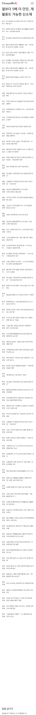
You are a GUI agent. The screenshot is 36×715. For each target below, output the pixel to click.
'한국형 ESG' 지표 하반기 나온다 (16, 375)
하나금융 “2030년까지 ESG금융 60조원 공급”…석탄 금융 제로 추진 (19, 278)
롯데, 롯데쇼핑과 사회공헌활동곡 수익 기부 (19, 471)
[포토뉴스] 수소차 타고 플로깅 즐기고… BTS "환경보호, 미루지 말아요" (20, 85)
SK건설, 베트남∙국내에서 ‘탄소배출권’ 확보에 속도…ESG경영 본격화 (20, 30)
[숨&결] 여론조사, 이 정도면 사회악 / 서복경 (20, 295)
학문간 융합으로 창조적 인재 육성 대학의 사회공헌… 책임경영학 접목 (19, 158)
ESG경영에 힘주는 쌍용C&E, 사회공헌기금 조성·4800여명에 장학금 (19, 399)
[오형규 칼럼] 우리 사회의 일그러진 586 (18, 487)
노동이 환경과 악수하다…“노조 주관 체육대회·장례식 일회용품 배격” (20, 262)
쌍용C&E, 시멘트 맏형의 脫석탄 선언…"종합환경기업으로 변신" (19, 575)
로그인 (17, 713)
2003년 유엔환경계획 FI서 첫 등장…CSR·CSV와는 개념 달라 (17, 190)
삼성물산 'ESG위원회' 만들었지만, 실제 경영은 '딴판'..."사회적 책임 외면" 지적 (19, 61)
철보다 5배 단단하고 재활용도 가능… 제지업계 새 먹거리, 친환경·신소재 (19, 46)
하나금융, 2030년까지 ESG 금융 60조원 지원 (20, 38)
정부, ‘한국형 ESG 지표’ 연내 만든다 (17, 166)
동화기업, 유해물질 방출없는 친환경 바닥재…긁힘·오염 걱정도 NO (19, 479)
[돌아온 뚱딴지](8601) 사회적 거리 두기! (18, 77)
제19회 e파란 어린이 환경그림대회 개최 (18, 126)
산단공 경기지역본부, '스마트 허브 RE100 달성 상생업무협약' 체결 (19, 599)
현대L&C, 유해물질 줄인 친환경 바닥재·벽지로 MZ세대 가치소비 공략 (19, 535)
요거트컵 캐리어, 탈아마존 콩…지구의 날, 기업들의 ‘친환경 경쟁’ (19, 246)
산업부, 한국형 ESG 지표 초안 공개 (17, 214)
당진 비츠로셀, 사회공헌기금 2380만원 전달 (20, 583)
